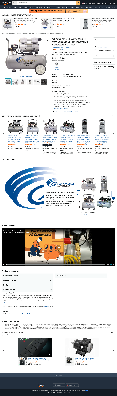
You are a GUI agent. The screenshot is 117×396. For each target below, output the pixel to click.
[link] (25, 26)
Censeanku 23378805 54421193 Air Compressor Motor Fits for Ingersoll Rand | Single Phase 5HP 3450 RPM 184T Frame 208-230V (85, 359)
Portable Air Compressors (56, 33)
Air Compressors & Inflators (42, 33)
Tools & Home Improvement (8, 33)
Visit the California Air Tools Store (61, 47)
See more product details (61, 108)
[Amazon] (6, 2)
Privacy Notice (45, 390)
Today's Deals (75, 7)
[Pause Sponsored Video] (49, 351)
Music (113, 7)
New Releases (48, 7)
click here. (46, 306)
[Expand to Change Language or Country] (86, 3)
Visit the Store (85, 215)
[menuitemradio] (111, 264)
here (4, 302)
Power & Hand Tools (22, 33)
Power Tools (31, 33)
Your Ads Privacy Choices (78, 390)
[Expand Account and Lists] (99, 3)
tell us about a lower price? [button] (21, 314)
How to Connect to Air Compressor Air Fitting (16, 232)
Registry (107, 7)
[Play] (3, 264)
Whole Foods (65, 7)
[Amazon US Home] (41, 386)
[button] (3, 7)
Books (82, 7)
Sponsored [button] (4, 334)
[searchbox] (46, 2)
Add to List (99, 55)
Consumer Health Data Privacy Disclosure (60, 390)
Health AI (9, 7)
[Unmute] (114, 264)
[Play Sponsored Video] (82, 347)
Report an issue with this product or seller (66, 111)
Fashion (101, 7)
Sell (96, 7)
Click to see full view (26, 76)
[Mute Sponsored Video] (49, 354)
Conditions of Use (35, 390)
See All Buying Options (104, 50)
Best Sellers (38, 7)
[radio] (8, 82)
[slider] (55, 264)
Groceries (57, 7)
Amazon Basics (28, 7)
